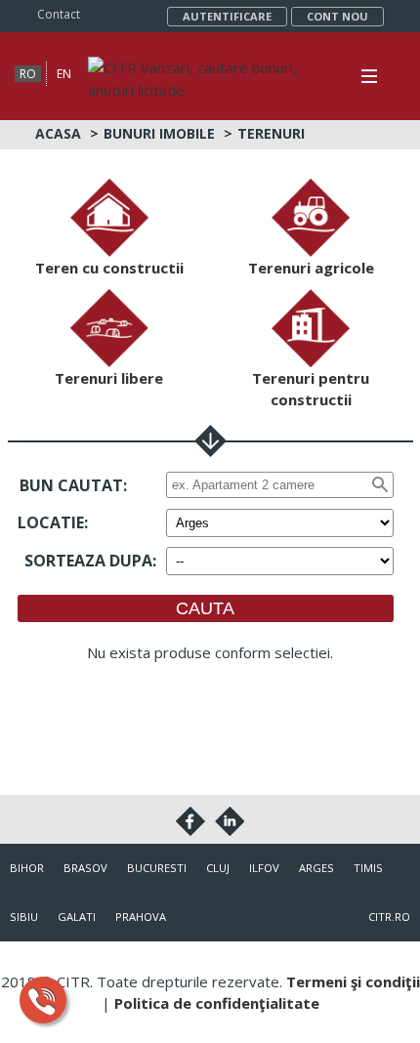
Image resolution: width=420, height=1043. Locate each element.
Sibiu (24, 916)
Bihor (27, 867)
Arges (316, 867)
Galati (77, 916)
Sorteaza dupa (88, 560)
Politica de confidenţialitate (216, 1003)
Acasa (58, 133)
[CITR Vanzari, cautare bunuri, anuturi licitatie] (197, 67)
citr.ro (389, 916)
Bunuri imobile (159, 133)
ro (28, 73)
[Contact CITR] (43, 1000)
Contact (58, 14)
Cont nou (337, 16)
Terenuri (271, 133)
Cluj (218, 867)
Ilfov (264, 867)
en (64, 73)
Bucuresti (157, 867)
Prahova (140, 916)
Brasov (85, 867)
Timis (368, 867)
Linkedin (229, 821)
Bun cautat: (73, 485)
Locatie (51, 522)
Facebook (190, 821)
